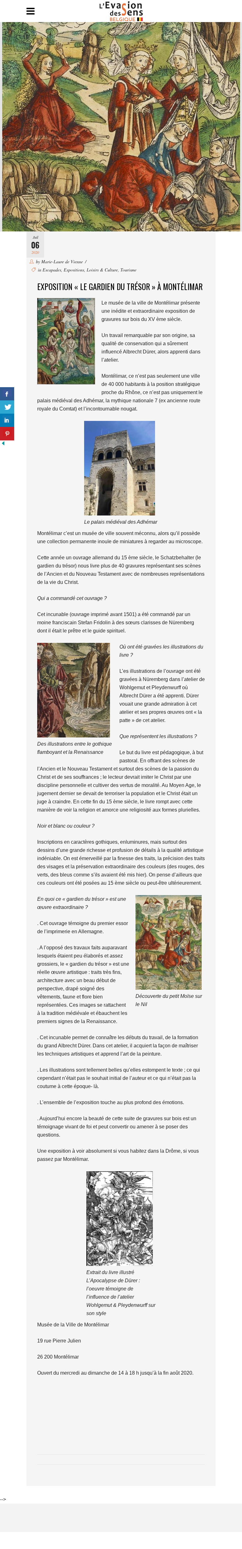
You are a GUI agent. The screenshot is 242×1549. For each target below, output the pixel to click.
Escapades (52, 270)
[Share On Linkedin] (7, 420)
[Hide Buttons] (3, 444)
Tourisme (128, 270)
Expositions (74, 270)
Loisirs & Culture (102, 270)
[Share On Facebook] (7, 394)
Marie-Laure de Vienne (62, 262)
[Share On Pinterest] (7, 433)
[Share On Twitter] (7, 407)
